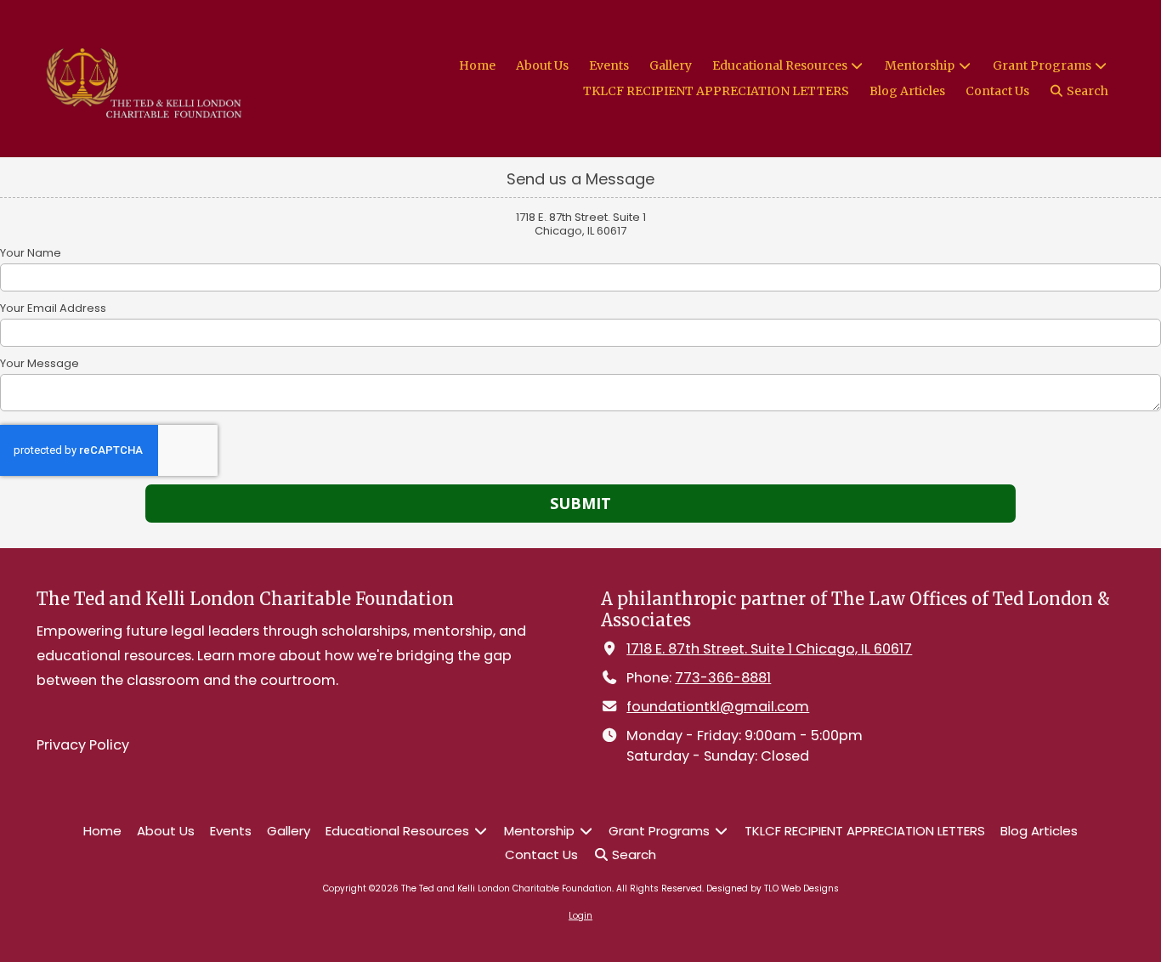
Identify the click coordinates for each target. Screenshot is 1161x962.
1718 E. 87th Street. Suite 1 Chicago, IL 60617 (769, 649)
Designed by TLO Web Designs (772, 888)
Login (580, 915)
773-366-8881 (723, 678)
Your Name (30, 253)
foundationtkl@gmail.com (717, 706)
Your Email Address (53, 308)
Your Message (39, 364)
